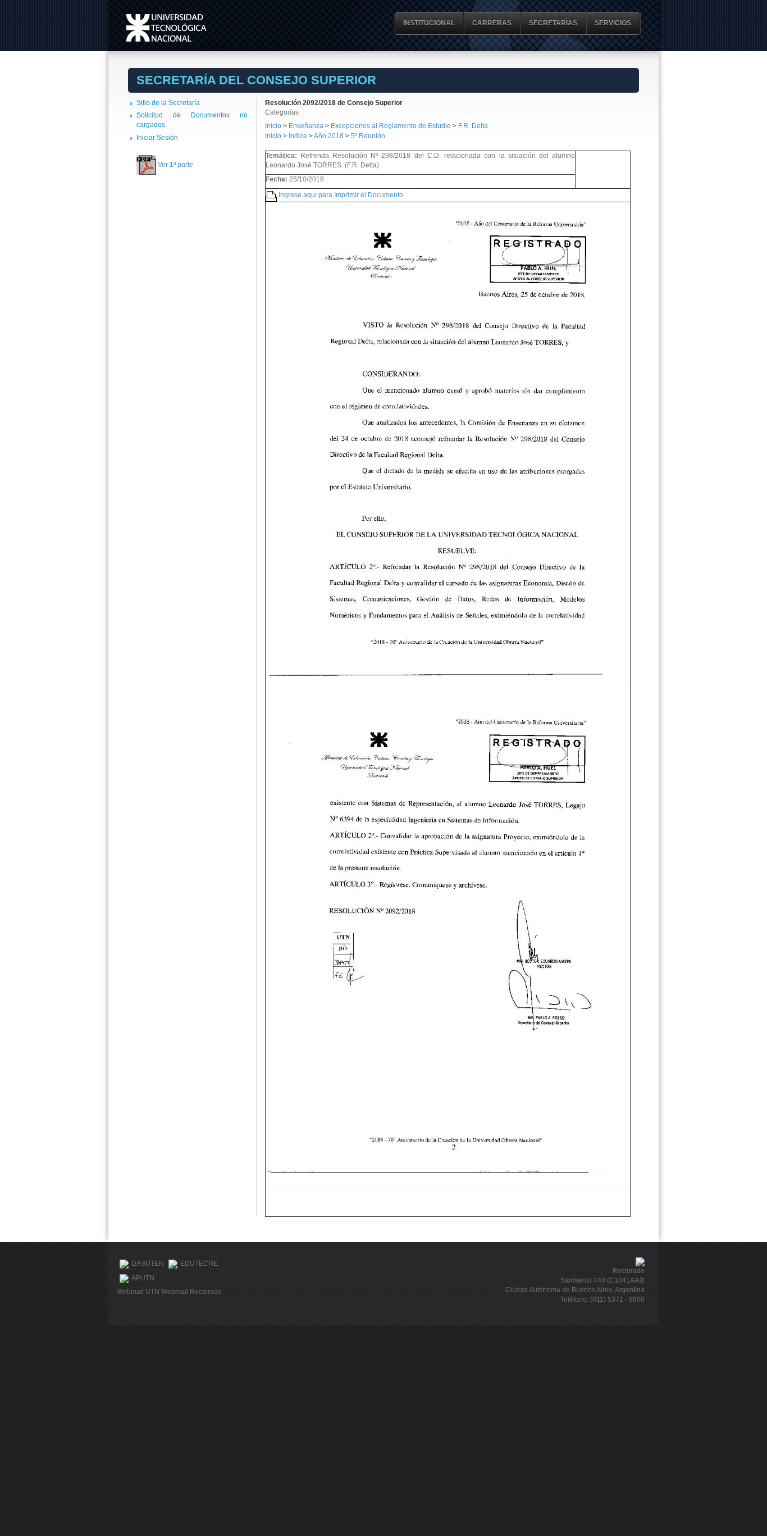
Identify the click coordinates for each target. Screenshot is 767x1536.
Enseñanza (307, 126)
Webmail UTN (138, 1292)
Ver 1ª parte (175, 165)
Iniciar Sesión (157, 138)
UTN (166, 28)
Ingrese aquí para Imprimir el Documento (341, 195)
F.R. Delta (473, 126)
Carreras (492, 23)
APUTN (142, 1278)
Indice (298, 136)
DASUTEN (147, 1263)
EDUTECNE (199, 1263)
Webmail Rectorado (191, 1292)
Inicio (273, 126)
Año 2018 (329, 136)
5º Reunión (368, 136)
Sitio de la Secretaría (168, 103)
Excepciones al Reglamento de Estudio (391, 126)
